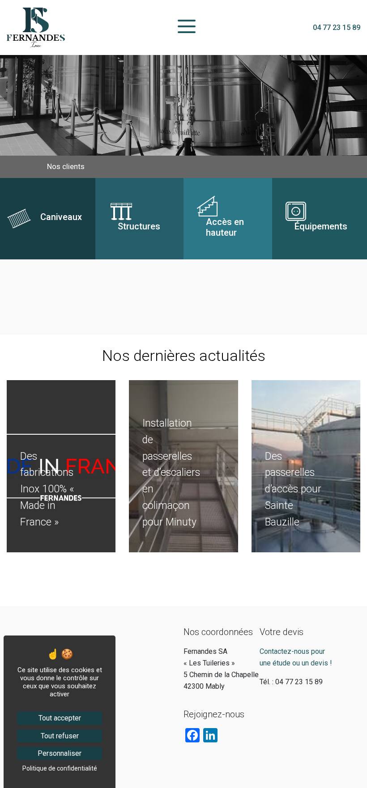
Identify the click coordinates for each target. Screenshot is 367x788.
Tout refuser (60, 736)
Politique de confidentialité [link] (59, 768)
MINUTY (20, 385)
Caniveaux (22, 183)
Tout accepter (59, 718)
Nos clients (66, 166)
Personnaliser (59, 753)
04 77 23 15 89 (336, 27)
